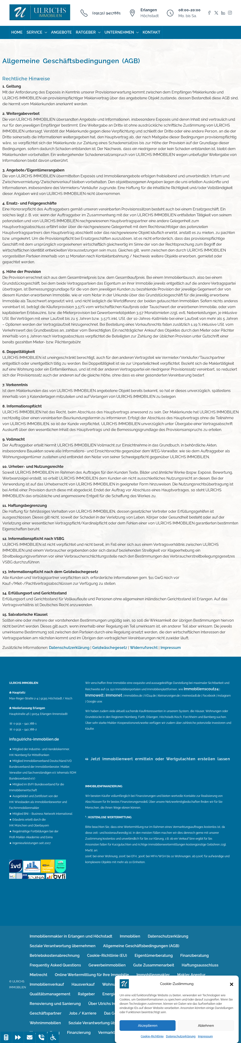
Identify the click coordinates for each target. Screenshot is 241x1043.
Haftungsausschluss (200, 965)
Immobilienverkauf (47, 984)
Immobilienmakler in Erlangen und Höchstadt (71, 936)
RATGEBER (86, 32)
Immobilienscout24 (201, 689)
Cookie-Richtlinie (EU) (107, 955)
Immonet (114, 695)
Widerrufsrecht (144, 647)
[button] (231, 983)
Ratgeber (86, 994)
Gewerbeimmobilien (107, 965)
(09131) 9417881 (106, 13)
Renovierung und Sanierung (55, 1003)
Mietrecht (38, 975)
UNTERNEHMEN (119, 32)
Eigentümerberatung (154, 955)
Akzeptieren (147, 1026)
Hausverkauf (83, 984)
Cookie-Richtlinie (152, 1036)
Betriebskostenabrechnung (55, 955)
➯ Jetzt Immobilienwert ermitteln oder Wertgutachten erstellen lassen (157, 759)
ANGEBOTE (61, 32)
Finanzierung (79, 1032)
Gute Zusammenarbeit (153, 965)
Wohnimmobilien (45, 1023)
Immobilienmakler (153, 975)
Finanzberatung (194, 955)
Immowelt (94, 695)
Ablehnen (206, 1026)
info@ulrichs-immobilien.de (34, 739)
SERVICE (34, 32)
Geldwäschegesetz (109, 647)
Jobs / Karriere (82, 1013)
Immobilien (130, 936)
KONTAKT (151, 32)
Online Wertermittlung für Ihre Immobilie (92, 975)
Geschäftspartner (45, 1013)
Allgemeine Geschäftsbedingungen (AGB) (141, 946)
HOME (17, 32)
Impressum (205, 1036)
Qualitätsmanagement (50, 994)
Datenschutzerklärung (181, 1036)
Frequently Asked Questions (55, 965)
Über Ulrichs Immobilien (110, 1003)
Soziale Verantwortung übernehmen (63, 946)
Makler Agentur (191, 975)
